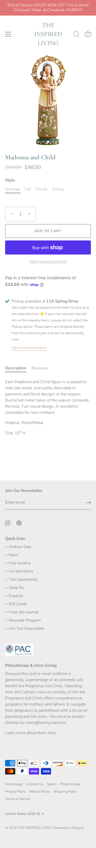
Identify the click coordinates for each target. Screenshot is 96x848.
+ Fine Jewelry (18, 563)
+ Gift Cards (16, 604)
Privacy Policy (15, 791)
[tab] (18, 368)
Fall (28, 189)
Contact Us (34, 784)
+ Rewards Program (23, 620)
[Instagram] (7, 523)
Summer (12, 189)
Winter (41, 189)
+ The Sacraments (21, 579)
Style (10, 180)
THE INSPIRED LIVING (48, 34)
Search (52, 784)
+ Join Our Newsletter (24, 628)
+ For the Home (19, 571)
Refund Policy (39, 791)
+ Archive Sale (18, 547)
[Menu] (8, 34)
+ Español (14, 596)
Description (15, 368)
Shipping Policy (65, 791)
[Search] (76, 35)
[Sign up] (88, 502)
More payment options (48, 261)
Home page (14, 784)
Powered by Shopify (68, 827)
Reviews (39, 368)
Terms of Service (17, 798)
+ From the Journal (22, 612)
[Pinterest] (19, 523)
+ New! (11, 555)
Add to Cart (48, 231)
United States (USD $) (22, 813)
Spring (57, 189)
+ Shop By (14, 587)
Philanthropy (70, 784)
